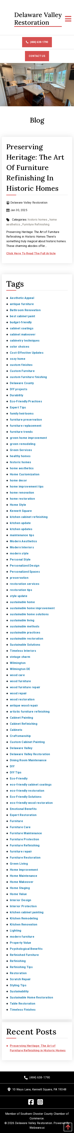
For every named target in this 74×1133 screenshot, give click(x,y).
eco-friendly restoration (27, 790)
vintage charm (20, 657)
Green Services (21, 450)
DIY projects (18, 389)
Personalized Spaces (25, 571)
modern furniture (22, 936)
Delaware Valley (21, 748)
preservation (19, 577)
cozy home (17, 358)
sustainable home (22, 602)
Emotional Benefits (23, 809)
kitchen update (20, 523)
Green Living (19, 863)
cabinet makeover (23, 334)
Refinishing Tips (21, 967)
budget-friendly (21, 322)
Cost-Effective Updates (26, 352)
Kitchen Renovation (23, 924)
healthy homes (20, 456)
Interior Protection (23, 906)
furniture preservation (26, 419)
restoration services (24, 584)
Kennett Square (21, 511)
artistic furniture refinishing (30, 711)
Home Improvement (24, 869)
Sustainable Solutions (25, 644)
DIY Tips (16, 772)
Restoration (18, 973)
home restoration (22, 498)
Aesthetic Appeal (22, 298)
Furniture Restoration (25, 857)
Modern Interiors (22, 547)
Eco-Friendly (18, 778)
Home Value (18, 894)
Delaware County (22, 383)
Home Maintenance (23, 876)
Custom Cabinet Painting (27, 742)
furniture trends (21, 431)
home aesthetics (22, 468)
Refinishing (18, 961)
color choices (19, 346)
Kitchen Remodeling (24, 918)
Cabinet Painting (21, 717)
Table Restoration (22, 1003)
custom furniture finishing (28, 377)
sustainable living (22, 620)
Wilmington (18, 663)
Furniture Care (20, 827)
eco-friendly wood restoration (31, 803)
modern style (19, 553)
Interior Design (20, 900)
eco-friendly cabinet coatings (31, 784)
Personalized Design (24, 565)
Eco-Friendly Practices (26, 401)
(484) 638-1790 (38, 42)
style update (18, 596)
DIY (12, 766)
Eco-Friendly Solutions (25, 796)
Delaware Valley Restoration (30, 754)
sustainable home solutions (29, 614)
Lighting (15, 930)
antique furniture (22, 304)
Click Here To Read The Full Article (31, 253)
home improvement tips (27, 486)
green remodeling (22, 444)
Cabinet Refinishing (23, 723)
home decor (18, 480)
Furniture (16, 821)
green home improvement (28, 438)
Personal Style (20, 559)
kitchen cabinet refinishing (29, 517)
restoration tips (21, 590)
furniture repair (21, 851)
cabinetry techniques (25, 340)
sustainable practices (25, 632)
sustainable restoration (26, 638)
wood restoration (22, 699)
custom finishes (21, 365)
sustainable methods (24, 626)
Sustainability (19, 991)
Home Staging (20, 888)
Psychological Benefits (26, 949)
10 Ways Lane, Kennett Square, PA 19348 (39, 1089)
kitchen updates (21, 529)
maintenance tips (22, 535)
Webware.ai (37, 1127)
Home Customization (25, 474)
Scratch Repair (20, 979)
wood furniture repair (25, 687)
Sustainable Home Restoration (31, 997)
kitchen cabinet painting (27, 912)
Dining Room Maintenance (28, 760)
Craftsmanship (20, 736)
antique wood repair (24, 705)
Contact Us (37, 56)
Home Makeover (21, 882)
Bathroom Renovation (25, 310)
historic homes (37, 219)
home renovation (22, 492)
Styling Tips (18, 985)
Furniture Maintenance (26, 833)
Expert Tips (18, 407)
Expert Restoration (23, 815)
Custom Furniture (22, 371)
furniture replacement (25, 425)
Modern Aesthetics (23, 541)
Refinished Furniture (24, 955)
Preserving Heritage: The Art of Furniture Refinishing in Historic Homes (35, 167)
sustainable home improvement (32, 608)
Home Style (18, 504)
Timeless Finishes (23, 1009)
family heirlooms (22, 413)
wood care (17, 675)
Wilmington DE (20, 669)
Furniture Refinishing (35, 224)
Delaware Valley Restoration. (34, 1123)
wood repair (18, 693)
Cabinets (16, 730)
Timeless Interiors (23, 650)
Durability (16, 395)
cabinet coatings (21, 328)
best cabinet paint (22, 316)
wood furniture (20, 681)
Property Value (20, 942)
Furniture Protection (24, 839)
